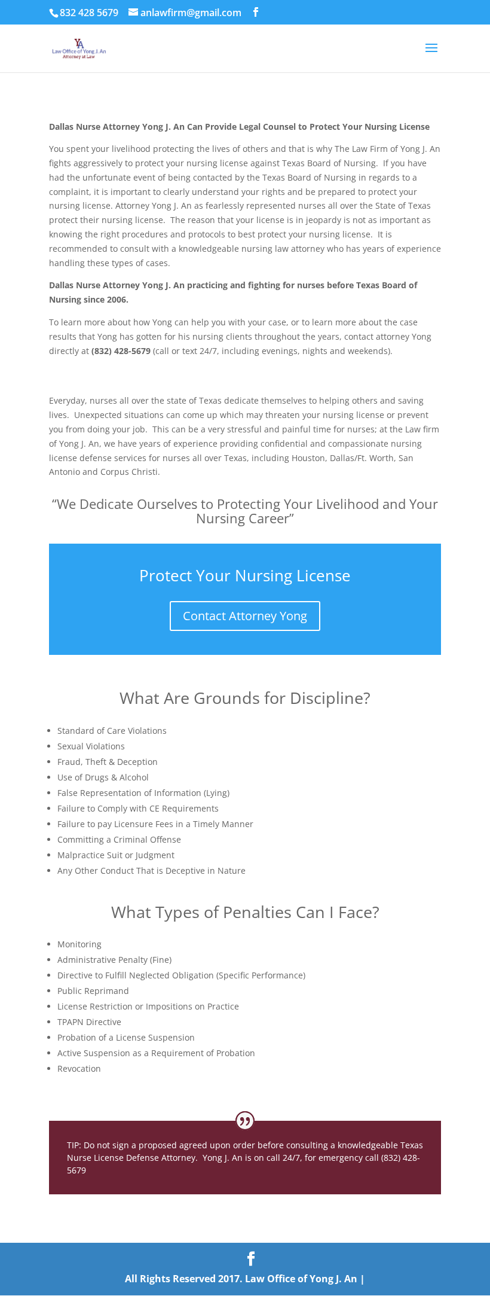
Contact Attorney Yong (245, 616)
